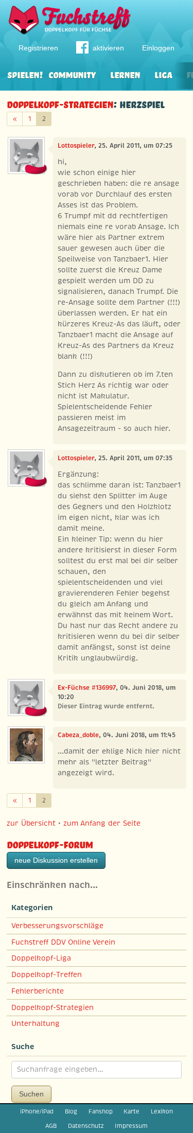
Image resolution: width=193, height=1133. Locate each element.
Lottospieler (76, 146)
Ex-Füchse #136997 (87, 688)
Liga (163, 74)
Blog (71, 1111)
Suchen (31, 1094)
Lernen (125, 74)
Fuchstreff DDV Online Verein (63, 942)
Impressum (131, 1125)
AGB (51, 1125)
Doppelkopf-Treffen (46, 974)
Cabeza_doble (78, 735)
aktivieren (108, 48)
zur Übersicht (31, 823)
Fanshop (101, 1111)
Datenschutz (85, 1125)
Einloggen (158, 48)
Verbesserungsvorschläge (57, 925)
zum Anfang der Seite (102, 823)
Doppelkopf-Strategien (60, 103)
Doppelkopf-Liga (41, 958)
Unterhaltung (35, 1023)
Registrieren (38, 48)
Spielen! (25, 74)
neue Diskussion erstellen (56, 860)
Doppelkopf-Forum (50, 843)
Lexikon (162, 1111)
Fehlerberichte (37, 991)
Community (72, 74)
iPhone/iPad (37, 1111)
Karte (131, 1111)
